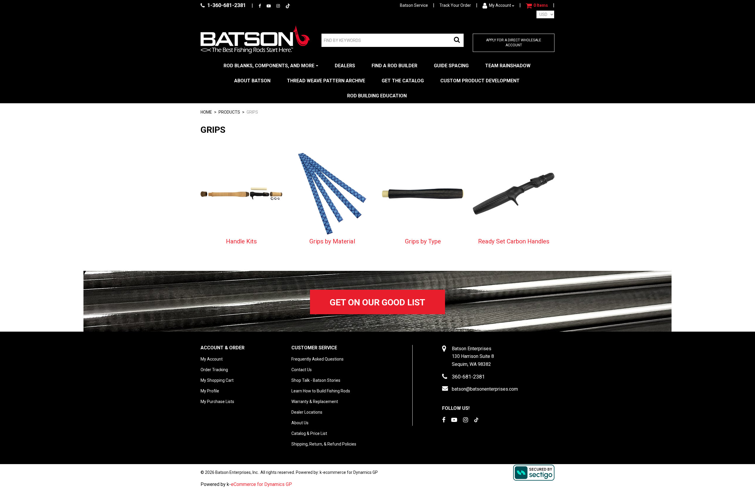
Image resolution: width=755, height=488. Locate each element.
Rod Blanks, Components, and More (269, 65)
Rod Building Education (377, 96)
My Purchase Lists (217, 401)
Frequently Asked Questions (317, 359)
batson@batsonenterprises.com (485, 389)
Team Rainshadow (508, 65)
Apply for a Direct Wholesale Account (513, 42)
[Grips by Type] (423, 193)
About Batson (252, 80)
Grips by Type (423, 241)
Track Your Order (455, 5)
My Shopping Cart (217, 380)
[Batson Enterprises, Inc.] (255, 39)
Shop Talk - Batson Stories (315, 380)
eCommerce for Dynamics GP (261, 484)
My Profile (210, 391)
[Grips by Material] (332, 193)
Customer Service (314, 348)
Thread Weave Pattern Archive (326, 80)
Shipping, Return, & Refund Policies (323, 444)
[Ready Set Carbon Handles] (513, 193)
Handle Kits (241, 241)
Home (206, 112)
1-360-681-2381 (226, 5)
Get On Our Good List (377, 302)
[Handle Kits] (241, 193)
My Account (500, 5)
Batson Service (414, 5)
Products (229, 112)
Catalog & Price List (309, 433)
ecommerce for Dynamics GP (350, 472)
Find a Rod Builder (394, 65)
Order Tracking (214, 369)
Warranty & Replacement (314, 401)
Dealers (345, 65)
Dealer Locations (306, 412)
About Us (299, 422)
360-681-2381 (468, 377)
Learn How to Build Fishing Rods (320, 391)
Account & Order (222, 348)
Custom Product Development (480, 80)
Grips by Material (332, 241)
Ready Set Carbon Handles (513, 241)
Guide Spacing (451, 65)
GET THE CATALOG (403, 80)
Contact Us (301, 369)
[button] (537, 5)
